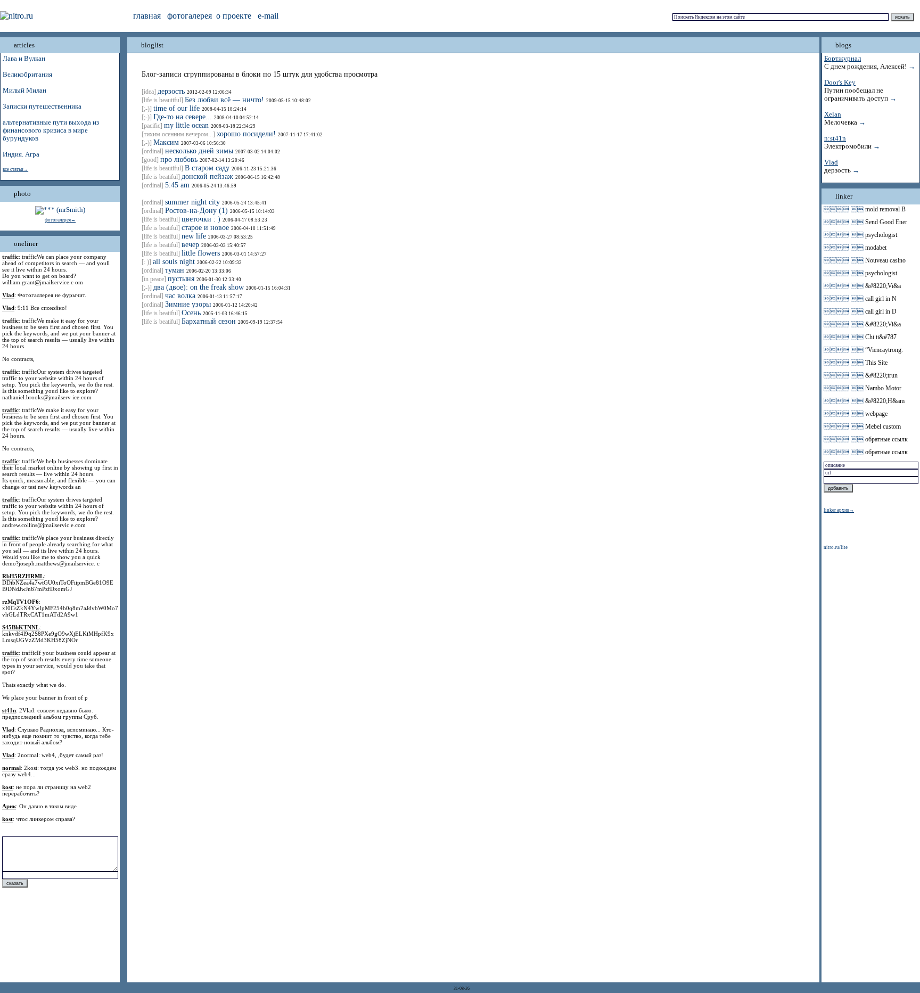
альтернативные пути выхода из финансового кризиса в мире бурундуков (51, 130)
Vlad (831, 162)
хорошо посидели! (246, 134)
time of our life (176, 108)
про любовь (179, 159)
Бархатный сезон (209, 321)
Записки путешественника (42, 106)
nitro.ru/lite (836, 547)
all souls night (174, 262)
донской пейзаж (207, 176)
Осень (191, 313)
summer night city (192, 202)
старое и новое (205, 228)
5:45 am (177, 185)
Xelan (832, 114)
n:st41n (835, 138)
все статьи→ (15, 169)
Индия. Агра (21, 154)
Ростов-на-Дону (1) (196, 211)
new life (194, 236)
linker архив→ (839, 510)
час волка (180, 296)
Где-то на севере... (182, 117)
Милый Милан (24, 90)
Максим (166, 142)
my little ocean (186, 125)
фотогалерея (189, 15)
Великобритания (27, 74)
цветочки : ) (201, 219)
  (844, 209)
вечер (190, 245)
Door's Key (840, 82)
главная (147, 15)
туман (174, 270)
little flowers (201, 253)
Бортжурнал (842, 58)
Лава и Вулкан (24, 58)
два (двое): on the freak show (198, 287)
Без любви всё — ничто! (224, 100)
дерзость (171, 91)
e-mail (268, 15)
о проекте (233, 15)
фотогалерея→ (60, 220)
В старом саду (207, 168)
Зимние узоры (188, 304)
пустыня (181, 279)
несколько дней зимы (199, 151)
